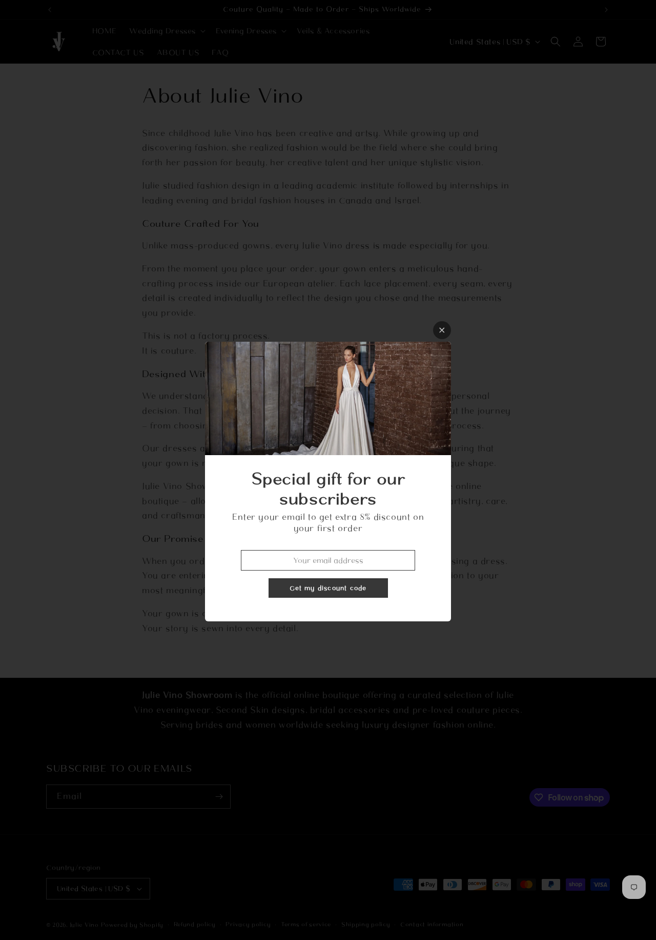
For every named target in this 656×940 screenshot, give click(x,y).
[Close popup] (442, 330)
